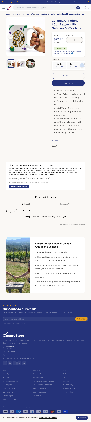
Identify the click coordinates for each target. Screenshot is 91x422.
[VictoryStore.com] (9, 8)
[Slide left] (10, 36)
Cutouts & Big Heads (10, 392)
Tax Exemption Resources (42, 385)
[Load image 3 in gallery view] (30, 63)
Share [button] (57, 140)
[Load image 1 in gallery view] (11, 63)
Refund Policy (68, 385)
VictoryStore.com (14, 407)
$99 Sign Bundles (9, 399)
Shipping (66, 381)
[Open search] (8, 211)
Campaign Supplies (10, 381)
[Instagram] (10, 363)
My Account (67, 374)
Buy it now (68, 83)
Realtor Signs (8, 396)
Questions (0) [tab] (65, 204)
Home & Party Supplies (20, 14)
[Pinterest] (19, 363)
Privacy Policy (68, 392)
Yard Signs (7, 374)
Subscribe (81, 319)
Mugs (38, 14)
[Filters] (14, 211)
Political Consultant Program (43, 381)
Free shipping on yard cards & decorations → (18, 2)
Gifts (32, 14)
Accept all (82, 418)
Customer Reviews (39, 374)
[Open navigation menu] (3, 7)
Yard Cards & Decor (10, 388)
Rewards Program (39, 388)
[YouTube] (24, 363)
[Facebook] (5, 363)
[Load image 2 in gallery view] (21, 63)
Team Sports (7, 385)
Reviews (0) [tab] (25, 204)
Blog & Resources (39, 392)
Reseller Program (39, 377)
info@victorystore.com (14, 355)
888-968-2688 (11, 346)
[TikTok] (15, 363)
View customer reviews (18, 186)
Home (8, 14)
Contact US (37, 396)
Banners (6, 377)
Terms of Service (69, 388)
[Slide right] (41, 36)
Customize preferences (48, 418)
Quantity (69, 35)
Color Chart (67, 377)
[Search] (78, 7)
